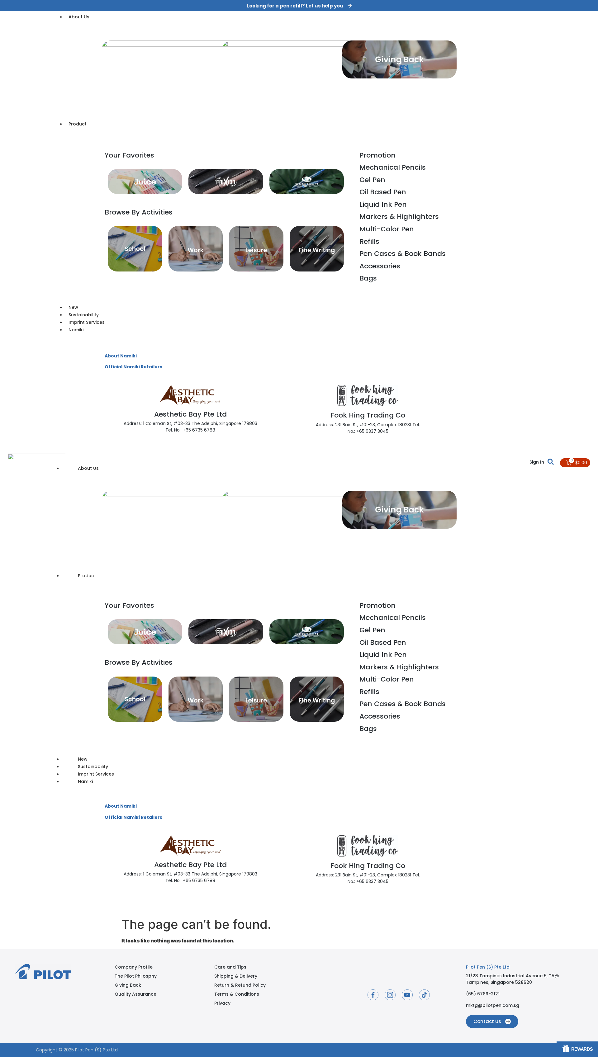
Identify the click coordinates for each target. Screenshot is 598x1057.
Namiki (85, 781)
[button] (299, 5)
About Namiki (121, 356)
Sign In (536, 461)
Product (87, 576)
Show (577, 1049)
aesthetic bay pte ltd (190, 414)
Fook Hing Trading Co (367, 415)
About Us (88, 468)
